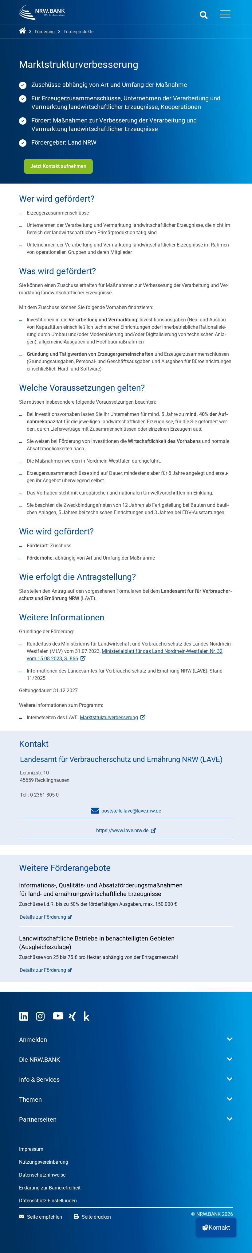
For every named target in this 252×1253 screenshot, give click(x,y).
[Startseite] (23, 31)
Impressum (31, 1149)
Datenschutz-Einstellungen (48, 1201)
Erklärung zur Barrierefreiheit (50, 1188)
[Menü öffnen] (225, 14)
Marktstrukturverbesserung (109, 717)
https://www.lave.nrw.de (84, 833)
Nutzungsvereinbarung (43, 1162)
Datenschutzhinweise (42, 1175)
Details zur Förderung (43, 917)
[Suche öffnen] (204, 15)
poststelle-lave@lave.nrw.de (131, 811)
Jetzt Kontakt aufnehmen (58, 166)
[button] (216, 1227)
